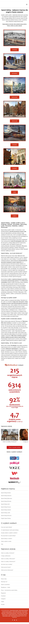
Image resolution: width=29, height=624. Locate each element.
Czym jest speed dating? (6, 527)
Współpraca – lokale (5, 587)
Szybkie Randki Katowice (7, 611)
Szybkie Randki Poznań (13, 614)
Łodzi (2, 247)
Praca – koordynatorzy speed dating (9, 590)
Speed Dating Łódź (5, 504)
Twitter (2, 601)
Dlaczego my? (4, 581)
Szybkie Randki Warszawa (11, 613)
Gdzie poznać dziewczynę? (7, 570)
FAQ (2, 544)
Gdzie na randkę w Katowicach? (8, 561)
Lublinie (16, 247)
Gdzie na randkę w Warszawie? (8, 558)
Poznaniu (6, 247)
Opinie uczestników (5, 584)
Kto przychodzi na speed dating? (8, 535)
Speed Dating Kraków (6, 492)
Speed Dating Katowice (6, 495)
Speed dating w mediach (6, 538)
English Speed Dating (6, 518)
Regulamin (3, 593)
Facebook (3, 595)
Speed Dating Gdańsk (6, 509)
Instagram (3, 598)
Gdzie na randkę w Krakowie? (10, 441)
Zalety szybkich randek (6, 541)
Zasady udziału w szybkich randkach (9, 532)
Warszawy (12, 351)
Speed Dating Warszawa (6, 498)
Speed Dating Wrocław (6, 501)
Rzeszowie (21, 247)
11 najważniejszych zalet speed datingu (10, 530)
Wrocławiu (18, 245)
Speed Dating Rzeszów (6, 515)
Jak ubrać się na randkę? (6, 564)
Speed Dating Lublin (5, 512)
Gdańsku (11, 247)
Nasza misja (3, 578)
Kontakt (2, 604)
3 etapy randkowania (5, 555)
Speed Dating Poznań (6, 507)
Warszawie (24, 245)
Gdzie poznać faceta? (6, 567)
